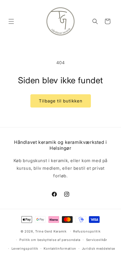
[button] (11, 21)
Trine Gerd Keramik (51, 231)
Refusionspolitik (86, 231)
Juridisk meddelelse (98, 248)
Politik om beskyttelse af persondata (49, 240)
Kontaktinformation (60, 248)
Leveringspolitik (25, 248)
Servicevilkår (96, 240)
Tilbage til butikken (60, 101)
